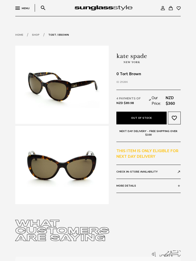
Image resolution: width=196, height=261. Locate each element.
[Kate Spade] (131, 57)
